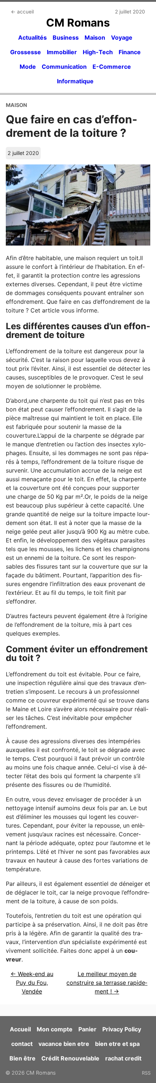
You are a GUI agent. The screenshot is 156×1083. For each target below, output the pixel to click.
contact (22, 1043)
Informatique (75, 81)
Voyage (121, 37)
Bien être (22, 1058)
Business (66, 37)
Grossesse (25, 52)
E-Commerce (112, 66)
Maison (95, 37)
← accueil (22, 12)
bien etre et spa (117, 1043)
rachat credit (123, 1058)
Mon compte (55, 1029)
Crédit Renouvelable (70, 1058)
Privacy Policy (121, 1029)
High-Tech (98, 52)
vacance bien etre (63, 1043)
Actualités (32, 37)
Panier (87, 1029)
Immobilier (62, 52)
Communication (64, 66)
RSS (146, 1073)
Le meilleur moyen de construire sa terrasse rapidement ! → (106, 982)
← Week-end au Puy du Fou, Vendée (32, 982)
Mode (28, 66)
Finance (130, 52)
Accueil (20, 1029)
